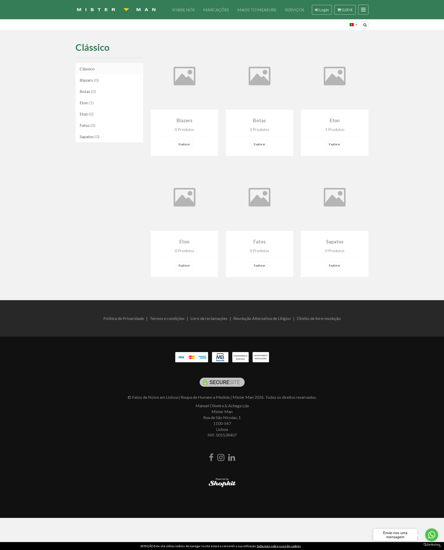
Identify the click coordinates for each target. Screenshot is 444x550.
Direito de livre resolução (319, 318)
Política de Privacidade (123, 318)
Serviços (294, 9)
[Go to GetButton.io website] (431, 544)
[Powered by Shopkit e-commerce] (222, 483)
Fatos (87, 125)
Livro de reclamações (208, 318)
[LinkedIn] (231, 457)
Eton (87, 102)
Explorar (184, 144)
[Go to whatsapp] (431, 534)
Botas (88, 91)
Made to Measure (256, 9)
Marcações (216, 9)
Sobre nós (183, 9)
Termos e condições (167, 318)
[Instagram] (220, 457)
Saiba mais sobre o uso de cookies (279, 546)
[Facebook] (211, 457)
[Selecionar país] (353, 24)
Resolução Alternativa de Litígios (262, 318)
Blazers (89, 80)
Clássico (92, 47)
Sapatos (89, 136)
